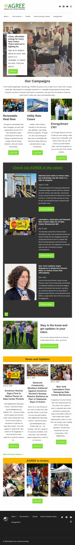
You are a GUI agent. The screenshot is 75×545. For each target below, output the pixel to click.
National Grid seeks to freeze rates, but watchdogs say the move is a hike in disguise (54, 178)
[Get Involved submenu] (22, 16)
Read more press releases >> (13, 454)
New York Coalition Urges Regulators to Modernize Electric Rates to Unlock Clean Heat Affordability (53, 269)
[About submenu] (9, 16)
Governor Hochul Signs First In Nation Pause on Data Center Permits (14, 394)
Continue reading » (46, 209)
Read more (13, 446)
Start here (13, 71)
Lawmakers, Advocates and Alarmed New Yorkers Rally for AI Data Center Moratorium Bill (54, 221)
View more (37, 501)
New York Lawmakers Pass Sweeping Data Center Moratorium (61, 390)
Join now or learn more (49, 346)
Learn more (13, 152)
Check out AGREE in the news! (37, 167)
